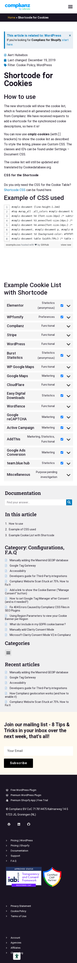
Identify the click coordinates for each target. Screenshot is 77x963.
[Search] (69, 502)
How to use (16, 523)
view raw (66, 244)
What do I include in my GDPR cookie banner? (37, 624)
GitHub (45, 244)
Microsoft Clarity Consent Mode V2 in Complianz (40, 634)
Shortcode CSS (14, 190)
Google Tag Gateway (22, 565)
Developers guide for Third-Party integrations (38, 576)
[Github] (29, 824)
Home (11, 17)
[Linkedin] (19, 824)
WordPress (44, 65)
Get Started (15, 832)
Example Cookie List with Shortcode (31, 535)
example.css (13, 244)
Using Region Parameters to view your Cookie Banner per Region (36, 617)
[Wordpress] (9, 824)
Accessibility (17, 570)
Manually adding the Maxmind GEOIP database (38, 560)
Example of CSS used (22, 529)
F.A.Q (11, 552)
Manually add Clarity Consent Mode (31, 629)
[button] (70, 6)
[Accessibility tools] (17, 956)
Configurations (45, 547)
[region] (38, 223)
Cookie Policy (25, 65)
